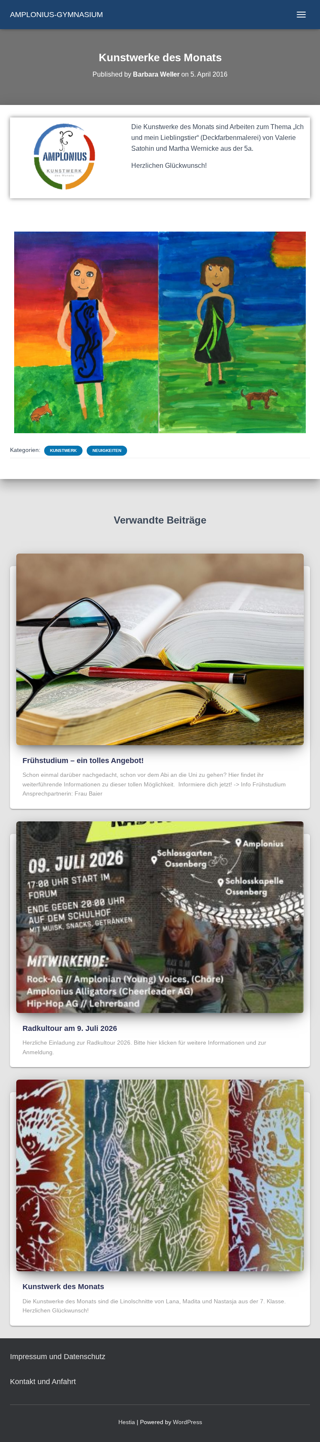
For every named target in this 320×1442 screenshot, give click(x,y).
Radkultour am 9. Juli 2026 (69, 1028)
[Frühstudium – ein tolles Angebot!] (160, 649)
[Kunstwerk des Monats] (160, 1175)
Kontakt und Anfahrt (43, 1381)
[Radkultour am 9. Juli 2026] (160, 916)
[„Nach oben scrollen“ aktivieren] (303, 1425)
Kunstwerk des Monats (63, 1286)
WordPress (187, 1422)
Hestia (126, 1422)
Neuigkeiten (106, 450)
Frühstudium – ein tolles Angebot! (83, 760)
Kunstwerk (63, 450)
